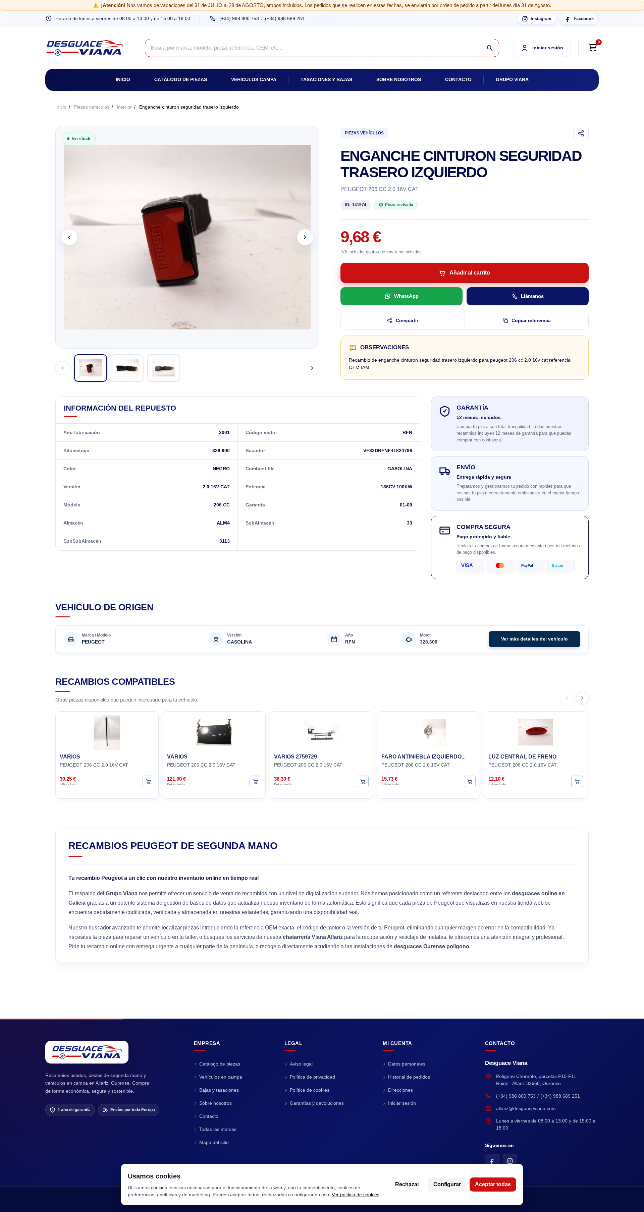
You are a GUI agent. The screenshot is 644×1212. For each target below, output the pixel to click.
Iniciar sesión (402, 1103)
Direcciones (400, 1090)
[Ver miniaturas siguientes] (312, 368)
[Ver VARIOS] (148, 781)
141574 (355, 204)
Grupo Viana (512, 79)
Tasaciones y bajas (326, 79)
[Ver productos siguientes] (582, 698)
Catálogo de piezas (180, 79)
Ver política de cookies (355, 1194)
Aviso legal (301, 1064)
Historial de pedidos (409, 1077)
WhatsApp (406, 296)
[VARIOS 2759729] (321, 731)
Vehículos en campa (220, 1077)
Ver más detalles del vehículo (534, 639)
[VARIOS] (107, 731)
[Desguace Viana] (86, 1052)
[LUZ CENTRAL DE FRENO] (535, 731)
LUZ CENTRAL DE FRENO (522, 757)
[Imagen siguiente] (305, 237)
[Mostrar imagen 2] (127, 368)
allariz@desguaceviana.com (526, 1108)
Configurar (447, 1184)
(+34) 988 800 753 (239, 18)
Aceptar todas (493, 1184)
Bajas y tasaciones (219, 1090)
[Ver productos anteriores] (566, 698)
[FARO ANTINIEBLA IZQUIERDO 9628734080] (428, 731)
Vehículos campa (253, 79)
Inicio (123, 79)
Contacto (458, 79)
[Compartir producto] (581, 133)
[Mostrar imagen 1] (90, 368)
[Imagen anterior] (69, 237)
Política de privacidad (312, 1077)
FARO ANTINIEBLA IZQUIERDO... (423, 757)
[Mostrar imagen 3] (163, 368)
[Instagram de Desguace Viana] (510, 1161)
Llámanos (532, 296)
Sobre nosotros (398, 79)
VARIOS (70, 757)
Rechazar (407, 1184)
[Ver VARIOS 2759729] (363, 781)
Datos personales (406, 1064)
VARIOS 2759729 (295, 757)
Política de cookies (309, 1090)
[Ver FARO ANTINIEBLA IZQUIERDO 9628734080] (470, 781)
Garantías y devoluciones (317, 1103)
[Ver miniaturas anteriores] (62, 368)
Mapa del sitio (214, 1142)
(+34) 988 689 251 (285, 18)
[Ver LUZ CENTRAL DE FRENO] (577, 781)
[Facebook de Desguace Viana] (492, 1161)
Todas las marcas (217, 1129)
